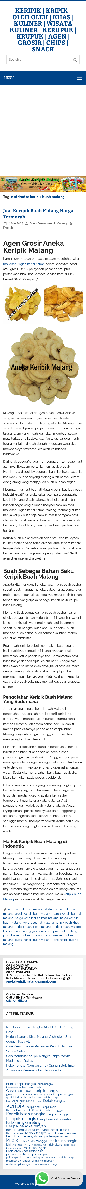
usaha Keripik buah (43, 1161)
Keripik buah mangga (47, 1110)
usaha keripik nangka (18, 1164)
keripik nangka (22, 1118)
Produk (8, 227)
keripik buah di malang (38, 922)
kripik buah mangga (33, 1141)
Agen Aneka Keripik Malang (48, 223)
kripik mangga (14, 1144)
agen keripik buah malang (26, 909)
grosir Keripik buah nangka (24, 1094)
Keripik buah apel (18, 1110)
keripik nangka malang (23, 1122)
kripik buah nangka (63, 1141)
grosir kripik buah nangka (20, 1097)
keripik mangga (57, 1114)
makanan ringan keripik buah (24, 264)
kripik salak (70, 1145)
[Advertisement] (43, 130)
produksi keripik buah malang (23, 935)
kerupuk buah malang (62, 931)
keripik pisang (60, 1130)
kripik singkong (14, 1148)
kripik (12, 1140)
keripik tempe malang (63, 1133)
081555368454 (16, 1001)
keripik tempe (35, 1133)
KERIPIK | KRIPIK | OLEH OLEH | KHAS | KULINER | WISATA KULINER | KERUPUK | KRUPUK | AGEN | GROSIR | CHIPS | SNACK (43, 29)
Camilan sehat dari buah (23, 1087)
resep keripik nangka (18, 1161)
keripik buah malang (67, 926)
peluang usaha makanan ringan (24, 1157)
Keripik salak (14, 1133)
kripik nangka (35, 1144)
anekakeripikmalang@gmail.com (31, 981)
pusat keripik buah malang (33, 939)
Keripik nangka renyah (26, 1126)
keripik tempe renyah (21, 1136)
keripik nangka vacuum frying (27, 1129)
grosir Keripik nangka (58, 1094)
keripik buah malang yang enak (24, 931)
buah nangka (45, 1084)
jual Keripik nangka (51, 1100)
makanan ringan (35, 1148)
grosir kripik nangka (48, 1097)
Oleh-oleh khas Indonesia (24, 1151)
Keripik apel (33, 1107)
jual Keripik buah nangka (20, 1101)
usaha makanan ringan (46, 1164)
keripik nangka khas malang (56, 1119)
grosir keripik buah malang (33, 913)
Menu (9, 78)
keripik (15, 1106)
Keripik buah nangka (26, 1114)
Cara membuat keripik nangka (32, 1091)
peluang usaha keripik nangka (26, 1154)
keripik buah (49, 1107)
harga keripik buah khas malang (37, 918)
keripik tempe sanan (53, 1136)
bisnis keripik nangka (21, 1084)
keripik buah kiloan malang (33, 926)
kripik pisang (55, 1144)
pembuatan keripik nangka (60, 1157)
